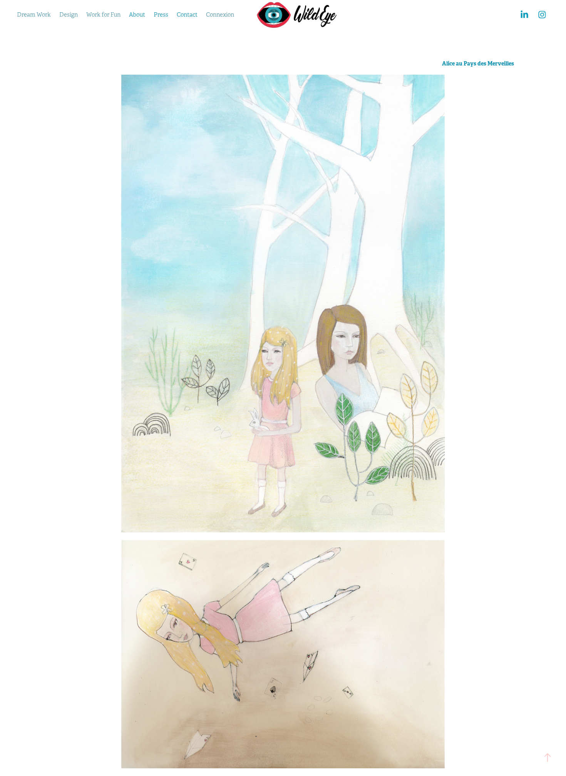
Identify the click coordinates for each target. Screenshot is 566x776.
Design (68, 14)
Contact (187, 14)
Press (161, 14)
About (137, 14)
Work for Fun (103, 14)
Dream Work (34, 14)
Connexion (220, 14)
